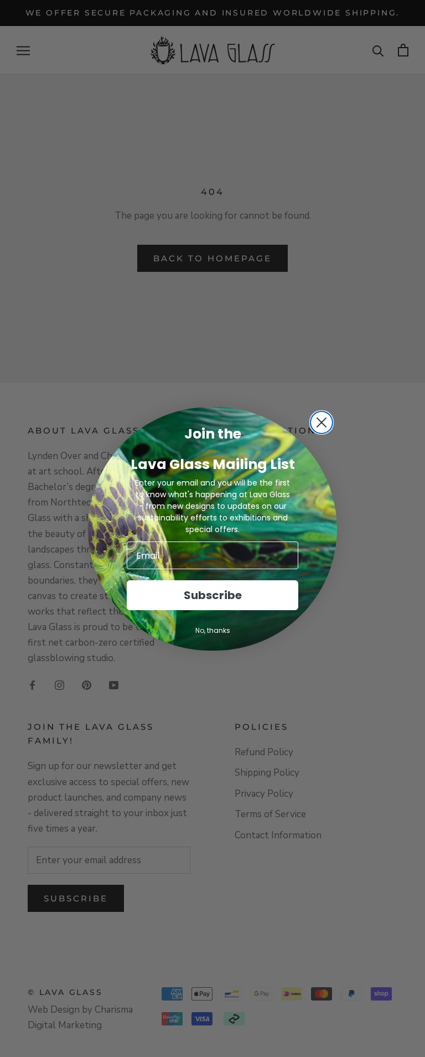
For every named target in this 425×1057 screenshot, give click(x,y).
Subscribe (213, 595)
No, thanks (212, 630)
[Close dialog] (321, 422)
